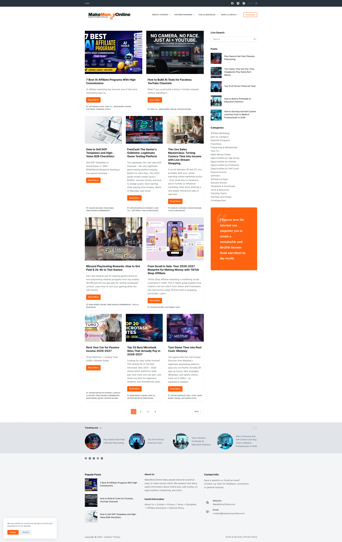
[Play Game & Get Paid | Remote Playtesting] (216, 58)
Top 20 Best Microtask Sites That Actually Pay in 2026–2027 (143, 351)
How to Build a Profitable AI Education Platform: (201, 441)
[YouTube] (102, 458)
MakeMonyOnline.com (224, 504)
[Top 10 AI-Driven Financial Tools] (216, 86)
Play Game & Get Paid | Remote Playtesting (114, 441)
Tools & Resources (206, 15)
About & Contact (229, 15)
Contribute (250, 15)
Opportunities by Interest (141, 208)
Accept (13, 532)
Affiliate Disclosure (156, 508)
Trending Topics (103, 109)
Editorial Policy (176, 508)
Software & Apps (96, 107)
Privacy (171, 504)
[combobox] (231, 39)
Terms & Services (234, 537)
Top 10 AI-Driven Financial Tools (240, 86)
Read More (94, 101)
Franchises (108, 208)
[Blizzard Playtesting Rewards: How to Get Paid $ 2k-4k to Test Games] (113, 239)
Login (87, 3)
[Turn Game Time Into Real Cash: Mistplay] (185, 328)
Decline (26, 532)
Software (90, 109)
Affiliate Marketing (220, 133)
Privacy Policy (250, 537)
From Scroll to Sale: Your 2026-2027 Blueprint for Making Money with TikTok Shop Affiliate (173, 270)
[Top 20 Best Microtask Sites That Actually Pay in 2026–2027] (144, 328)
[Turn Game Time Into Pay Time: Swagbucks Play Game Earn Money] (216, 72)
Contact (161, 504)
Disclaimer (191, 504)
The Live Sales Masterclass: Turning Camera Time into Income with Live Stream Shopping (184, 156)
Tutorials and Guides (221, 197)
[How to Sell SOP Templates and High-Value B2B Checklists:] (103, 130)
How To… (215, 151)
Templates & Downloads (223, 186)
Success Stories (219, 182)
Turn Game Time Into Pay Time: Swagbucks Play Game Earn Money (239, 72)
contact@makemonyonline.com (229, 513)
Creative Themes (112, 537)
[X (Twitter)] (238, 3)
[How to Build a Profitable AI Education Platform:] (216, 100)
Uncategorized (218, 200)
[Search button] (254, 39)
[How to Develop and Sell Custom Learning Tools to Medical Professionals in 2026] (216, 115)
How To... (109, 107)
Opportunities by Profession (140, 398)
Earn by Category (160, 15)
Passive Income (184, 109)
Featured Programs (183, 15)
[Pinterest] (98, 458)
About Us (149, 504)
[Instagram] (244, 3)
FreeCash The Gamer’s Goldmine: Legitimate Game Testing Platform (142, 153)
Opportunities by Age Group (225, 158)
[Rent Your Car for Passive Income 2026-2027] (103, 328)
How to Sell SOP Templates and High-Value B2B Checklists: (100, 153)
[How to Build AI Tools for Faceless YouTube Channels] (175, 52)
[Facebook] (232, 3)
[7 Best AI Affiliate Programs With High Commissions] (113, 52)
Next (197, 412)
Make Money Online (122, 107)
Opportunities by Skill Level (183, 395)
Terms (180, 504)
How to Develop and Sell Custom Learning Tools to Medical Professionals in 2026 (240, 114)
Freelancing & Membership (98, 211)
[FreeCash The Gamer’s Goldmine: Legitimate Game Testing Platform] (144, 130)
